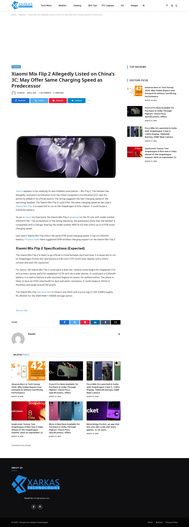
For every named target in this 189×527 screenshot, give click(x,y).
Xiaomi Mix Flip (24, 206)
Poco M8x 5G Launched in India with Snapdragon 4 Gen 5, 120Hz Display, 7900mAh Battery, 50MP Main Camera (103, 388)
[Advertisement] (94, 40)
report (28, 217)
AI (144, 5)
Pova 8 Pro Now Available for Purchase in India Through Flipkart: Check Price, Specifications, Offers (63, 388)
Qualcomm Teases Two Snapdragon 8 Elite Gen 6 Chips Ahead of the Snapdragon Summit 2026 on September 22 (27, 428)
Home (13, 15)
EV (122, 5)
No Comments (46, 93)
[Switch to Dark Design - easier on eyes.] (176, 5)
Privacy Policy (172, 522)
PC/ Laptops (108, 5)
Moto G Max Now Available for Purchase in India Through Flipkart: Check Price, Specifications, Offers (64, 428)
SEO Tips (92, 5)
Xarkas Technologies (39, 522)
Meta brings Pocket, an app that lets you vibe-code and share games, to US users (103, 427)
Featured (22, 15)
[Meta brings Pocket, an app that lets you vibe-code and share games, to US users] (104, 410)
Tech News (46, 5)
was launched (44, 292)
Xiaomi (19, 191)
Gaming (77, 5)
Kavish (22, 93)
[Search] (172, 5)
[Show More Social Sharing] (89, 100)
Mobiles (63, 5)
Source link (22, 310)
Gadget (134, 5)
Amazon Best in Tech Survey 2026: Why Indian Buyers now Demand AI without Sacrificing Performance (27, 388)
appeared (74, 217)
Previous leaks (32, 239)
